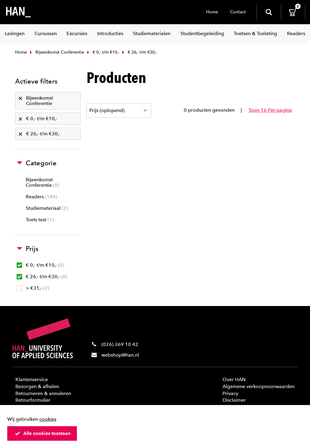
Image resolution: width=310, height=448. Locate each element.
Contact (238, 12)
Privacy (230, 393)
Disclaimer (234, 400)
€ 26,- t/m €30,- (46, 276)
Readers (41, 196)
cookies (47, 419)
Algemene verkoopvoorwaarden (259, 386)
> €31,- (37, 288)
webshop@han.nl (120, 355)
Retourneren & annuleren (43, 393)
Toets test (39, 219)
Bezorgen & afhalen (37, 386)
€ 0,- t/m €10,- (105, 52)
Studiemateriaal (46, 208)
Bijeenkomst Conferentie (59, 52)
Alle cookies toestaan (47, 433)
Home (212, 12)
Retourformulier (33, 400)
